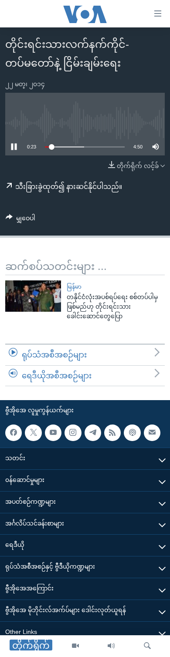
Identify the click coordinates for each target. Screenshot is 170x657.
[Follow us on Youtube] (53, 433)
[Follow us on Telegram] (93, 433)
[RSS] (112, 433)
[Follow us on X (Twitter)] (33, 433)
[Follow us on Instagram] (73, 433)
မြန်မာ (74, 286)
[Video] (75, 646)
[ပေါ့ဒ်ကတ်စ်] (132, 433)
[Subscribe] (152, 433)
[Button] (20, 220)
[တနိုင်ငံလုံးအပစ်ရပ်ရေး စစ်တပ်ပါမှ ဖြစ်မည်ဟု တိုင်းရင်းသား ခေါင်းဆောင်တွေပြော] (33, 296)
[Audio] (111, 646)
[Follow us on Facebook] (13, 433)
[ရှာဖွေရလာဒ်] (147, 646)
